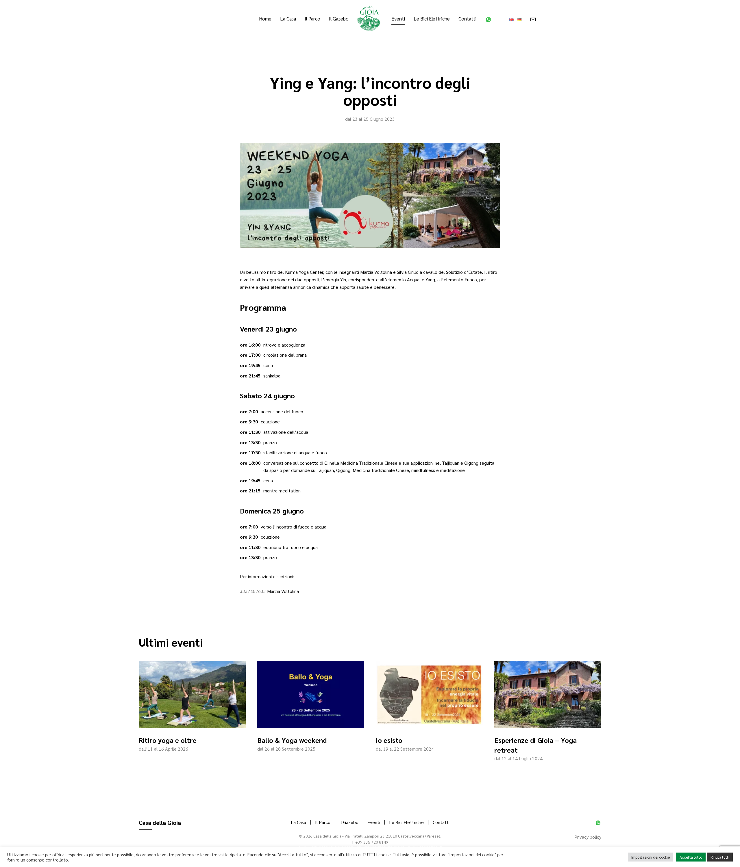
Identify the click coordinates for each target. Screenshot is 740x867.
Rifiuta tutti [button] (720, 857)
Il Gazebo (339, 18)
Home (265, 18)
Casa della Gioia (160, 822)
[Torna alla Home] (370, 18)
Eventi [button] (398, 18)
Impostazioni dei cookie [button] (650, 857)
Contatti (467, 18)
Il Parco (312, 18)
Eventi (373, 822)
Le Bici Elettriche (432, 18)
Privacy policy (587, 837)
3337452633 (253, 591)
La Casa (288, 18)
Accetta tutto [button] (691, 857)
